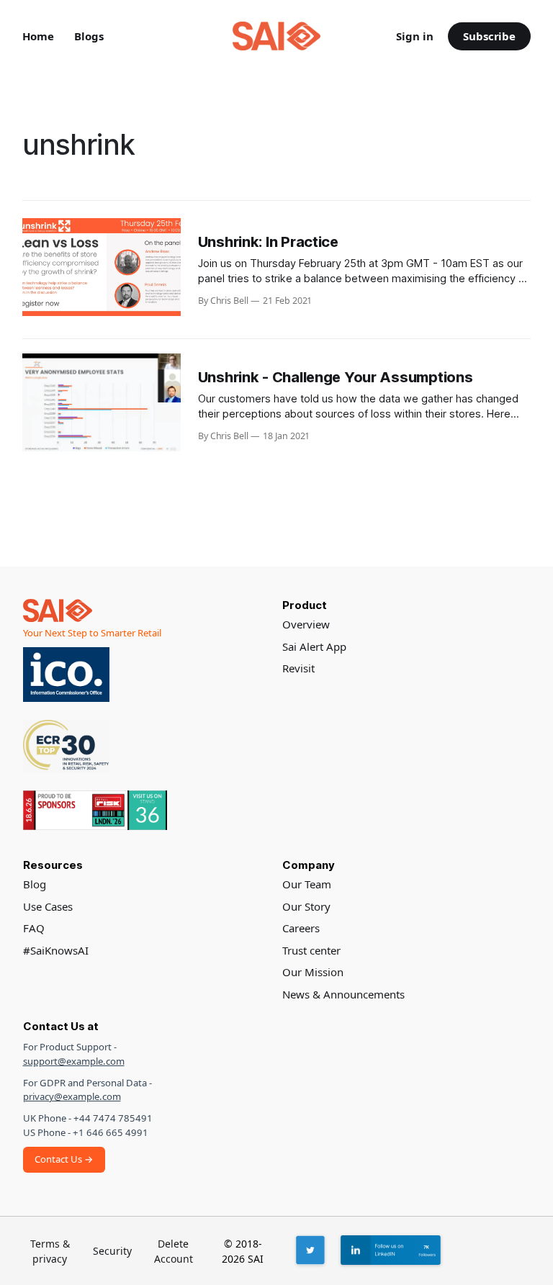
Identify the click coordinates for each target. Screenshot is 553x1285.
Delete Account (173, 1251)
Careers (301, 928)
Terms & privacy (50, 1251)
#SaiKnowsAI (56, 950)
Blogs (89, 36)
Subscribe (489, 36)
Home (38, 36)
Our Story (306, 906)
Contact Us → (64, 1159)
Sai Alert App (314, 646)
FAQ (34, 928)
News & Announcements (343, 994)
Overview (306, 624)
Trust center (311, 950)
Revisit (298, 668)
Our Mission (312, 972)
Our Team (306, 884)
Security (112, 1251)
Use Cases (48, 906)
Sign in (414, 36)
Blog (34, 884)
